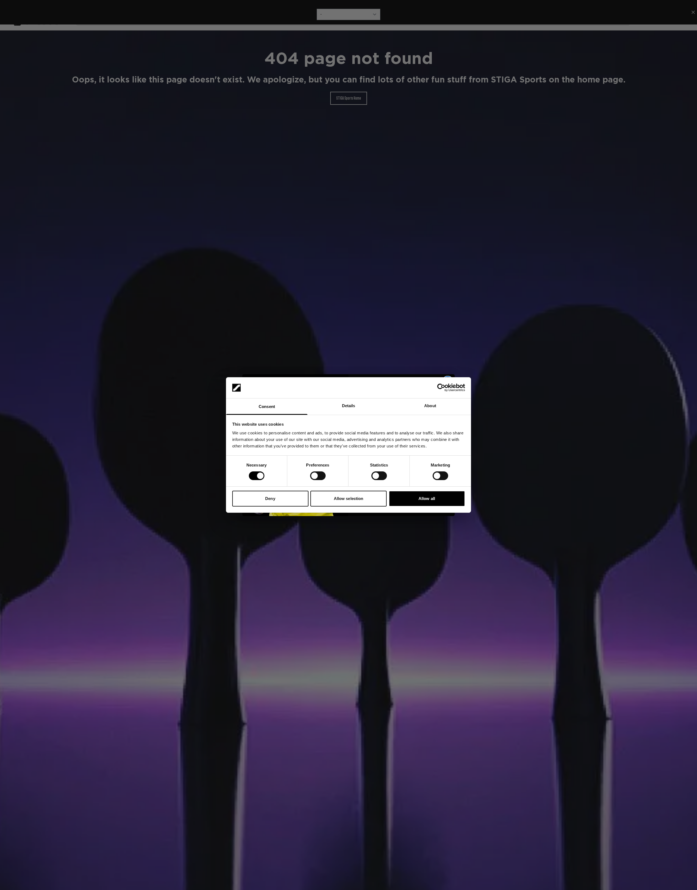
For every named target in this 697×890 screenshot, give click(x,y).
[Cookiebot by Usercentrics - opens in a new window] (441, 387)
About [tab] (430, 405)
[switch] (318, 475)
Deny (270, 498)
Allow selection (348, 498)
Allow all (426, 498)
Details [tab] (348, 405)
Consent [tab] (267, 406)
